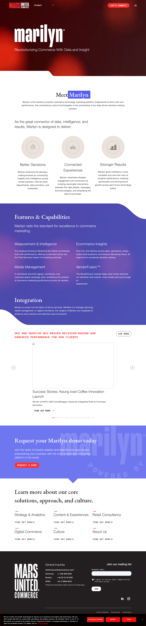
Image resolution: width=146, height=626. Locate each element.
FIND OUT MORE (42, 410)
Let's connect (118, 5)
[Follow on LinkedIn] (122, 599)
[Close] (142, 619)
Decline (112, 619)
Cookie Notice (127, 612)
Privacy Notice (43, 623)
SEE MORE (123, 333)
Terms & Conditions (102, 612)
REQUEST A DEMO (27, 465)
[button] (138, 368)
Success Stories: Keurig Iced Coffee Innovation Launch (73, 378)
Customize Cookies (95, 619)
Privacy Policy (115, 612)
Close (129, 619)
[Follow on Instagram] (128, 599)
